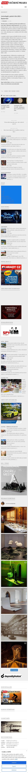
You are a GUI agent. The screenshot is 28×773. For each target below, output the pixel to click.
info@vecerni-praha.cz (11, 740)
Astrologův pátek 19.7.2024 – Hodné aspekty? (5, 107)
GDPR (16, 759)
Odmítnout (14, 770)
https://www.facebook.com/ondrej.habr (10, 84)
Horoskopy (4, 12)
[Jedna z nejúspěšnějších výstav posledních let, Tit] (14, 520)
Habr (9, 91)
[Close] (26, 750)
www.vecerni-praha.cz (11, 745)
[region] (14, 761)
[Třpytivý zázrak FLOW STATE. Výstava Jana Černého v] (14, 574)
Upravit (14, 766)
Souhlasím (14, 762)
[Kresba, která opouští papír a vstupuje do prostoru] (14, 601)
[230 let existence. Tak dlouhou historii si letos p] (14, 628)
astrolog (6, 91)
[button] (14, 480)
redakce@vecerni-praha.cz (12, 742)
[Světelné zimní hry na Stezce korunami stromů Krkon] (14, 654)
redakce (4, 21)
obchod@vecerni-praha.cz (12, 744)
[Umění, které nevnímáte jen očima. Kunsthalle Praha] (14, 547)
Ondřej (17, 91)
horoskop (13, 91)
